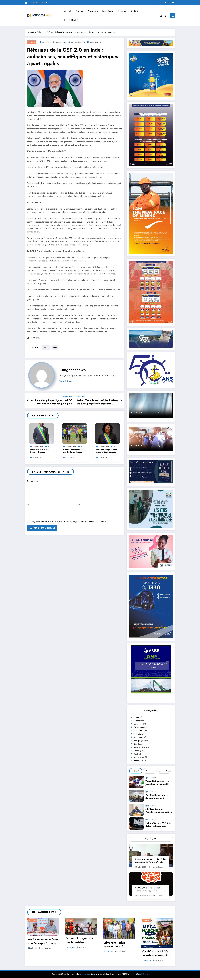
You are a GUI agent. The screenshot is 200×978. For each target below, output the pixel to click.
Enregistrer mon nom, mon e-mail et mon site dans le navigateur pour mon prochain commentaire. (68, 521)
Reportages (138, 744)
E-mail (78, 504)
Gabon (44, 42)
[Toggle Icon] (172, 15)
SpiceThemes (143, 974)
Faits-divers (107, 11)
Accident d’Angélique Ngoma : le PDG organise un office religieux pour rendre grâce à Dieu (51, 402)
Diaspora (137, 720)
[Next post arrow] (121, 400)
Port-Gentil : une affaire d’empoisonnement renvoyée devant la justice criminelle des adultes (157, 797)
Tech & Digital (71, 20)
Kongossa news (84, 974)
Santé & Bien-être (140, 747)
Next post (81, 396)
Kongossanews (61, 42)
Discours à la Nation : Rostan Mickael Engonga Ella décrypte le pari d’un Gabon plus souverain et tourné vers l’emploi (40, 451)
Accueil (67, 11)
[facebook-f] (165, 2)
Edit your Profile (102, 375)
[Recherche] (161, 16)
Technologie (138, 760)
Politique (121, 11)
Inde (49, 42)
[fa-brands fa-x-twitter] (169, 2)
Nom (29, 504)
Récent (136, 771)
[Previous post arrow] (28, 400)
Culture (79, 11)
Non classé (138, 737)
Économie (93, 11)
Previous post (66, 396)
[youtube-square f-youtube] (173, 2)
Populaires (149, 771)
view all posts (65, 381)
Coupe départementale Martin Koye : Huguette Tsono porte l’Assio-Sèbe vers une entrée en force (73, 451)
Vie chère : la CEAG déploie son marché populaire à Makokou (155, 953)
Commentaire (164, 771)
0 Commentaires (95, 42)
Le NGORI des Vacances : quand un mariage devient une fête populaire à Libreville (149, 889)
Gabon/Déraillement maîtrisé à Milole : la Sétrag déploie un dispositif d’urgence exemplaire (97, 402)
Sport (136, 754)
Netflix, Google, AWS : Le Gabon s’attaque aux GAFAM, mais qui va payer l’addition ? (158, 824)
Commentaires (32, 481)
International (138, 734)
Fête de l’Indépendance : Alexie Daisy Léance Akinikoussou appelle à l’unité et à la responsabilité (106, 451)
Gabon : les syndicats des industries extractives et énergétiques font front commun (81, 940)
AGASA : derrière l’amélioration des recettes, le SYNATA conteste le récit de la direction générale (158, 810)
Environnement (139, 727)
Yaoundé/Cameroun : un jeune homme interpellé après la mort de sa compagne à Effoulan (157, 783)
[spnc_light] (165, 15)
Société (134, 11)
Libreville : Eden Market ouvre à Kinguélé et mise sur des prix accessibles (117, 945)
